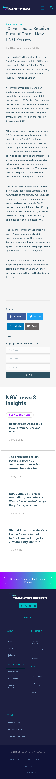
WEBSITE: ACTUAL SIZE (28, 773)
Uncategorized (14, 23)
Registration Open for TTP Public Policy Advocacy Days (26, 427)
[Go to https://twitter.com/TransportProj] (26, 605)
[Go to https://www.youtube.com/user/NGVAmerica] (30, 605)
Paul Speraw (13, 47)
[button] (28, 375)
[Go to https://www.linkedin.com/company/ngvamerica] (35, 605)
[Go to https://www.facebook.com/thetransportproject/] (21, 605)
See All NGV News (19, 415)
